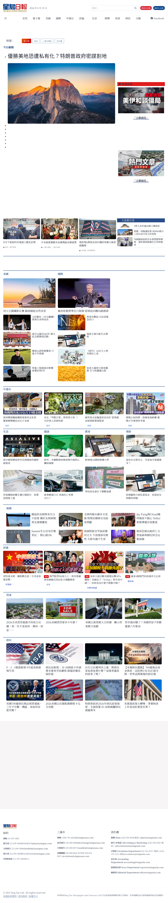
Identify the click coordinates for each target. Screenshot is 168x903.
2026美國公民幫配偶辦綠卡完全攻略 (63, 705)
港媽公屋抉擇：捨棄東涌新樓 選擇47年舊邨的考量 (143, 419)
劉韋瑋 (131, 581)
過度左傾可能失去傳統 (97, 335)
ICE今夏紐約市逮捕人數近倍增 (19, 242)
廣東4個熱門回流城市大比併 (143, 576)
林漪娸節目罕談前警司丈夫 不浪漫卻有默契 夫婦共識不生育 (96, 535)
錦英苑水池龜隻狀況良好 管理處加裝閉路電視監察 (102, 419)
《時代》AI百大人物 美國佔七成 (97, 352)
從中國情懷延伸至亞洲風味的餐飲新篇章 (21, 461)
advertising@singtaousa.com (91, 842)
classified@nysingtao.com (35, 848)
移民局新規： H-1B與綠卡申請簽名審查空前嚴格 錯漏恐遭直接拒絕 (63, 671)
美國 (48, 18)
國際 (58, 18)
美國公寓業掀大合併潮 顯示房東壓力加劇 (103, 624)
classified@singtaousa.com (90, 847)
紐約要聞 (13, 247)
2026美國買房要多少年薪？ (62, 622)
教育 (87, 431)
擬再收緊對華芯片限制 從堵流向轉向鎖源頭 (83, 310)
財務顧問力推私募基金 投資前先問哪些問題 (143, 496)
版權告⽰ (33, 896)
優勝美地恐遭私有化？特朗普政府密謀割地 (57, 56)
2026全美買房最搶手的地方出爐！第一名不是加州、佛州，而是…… (24, 626)
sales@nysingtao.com (41, 843)
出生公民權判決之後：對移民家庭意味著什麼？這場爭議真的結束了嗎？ (102, 671)
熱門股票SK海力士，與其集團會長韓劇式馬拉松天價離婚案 (62, 578)
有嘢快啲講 (92, 587)
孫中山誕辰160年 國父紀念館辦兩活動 (43, 335)
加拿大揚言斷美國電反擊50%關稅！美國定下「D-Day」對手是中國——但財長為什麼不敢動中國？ (103, 580)
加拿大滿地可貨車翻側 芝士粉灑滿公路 (97, 369)
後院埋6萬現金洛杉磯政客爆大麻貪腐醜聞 (97, 243)
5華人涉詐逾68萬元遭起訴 (147, 225)
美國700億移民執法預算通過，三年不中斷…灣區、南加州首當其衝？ (24, 707)
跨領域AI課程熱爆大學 (97, 459)
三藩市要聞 (56, 247)
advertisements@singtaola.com (130, 845)
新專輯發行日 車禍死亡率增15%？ (58, 496)
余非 (48, 584)
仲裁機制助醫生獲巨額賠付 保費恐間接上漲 (21, 496)
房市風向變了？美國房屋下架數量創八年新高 (143, 624)
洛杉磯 (83, 250)
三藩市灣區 (47, 247)
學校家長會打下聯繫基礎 (98, 491)
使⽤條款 (22, 896)
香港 (89, 425)
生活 (5, 431)
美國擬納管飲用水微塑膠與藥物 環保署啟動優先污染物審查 (148, 242)
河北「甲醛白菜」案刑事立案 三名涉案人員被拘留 (61, 419)
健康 (46, 431)
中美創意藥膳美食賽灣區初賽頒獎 (59, 242)
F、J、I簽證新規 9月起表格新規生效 (23, 669)
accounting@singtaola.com (137, 862)
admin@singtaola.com (151, 837)
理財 (128, 431)
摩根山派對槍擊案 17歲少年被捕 (43, 352)
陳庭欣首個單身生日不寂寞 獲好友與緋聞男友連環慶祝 (44, 518)
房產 (117, 18)
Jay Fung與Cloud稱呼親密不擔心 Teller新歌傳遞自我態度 (148, 518)
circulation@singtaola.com (137, 854)
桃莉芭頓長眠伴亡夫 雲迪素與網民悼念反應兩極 (148, 535)
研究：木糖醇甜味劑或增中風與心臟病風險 (62, 461)
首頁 (24, 18)
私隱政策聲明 (10, 896)
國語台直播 (159, 8)
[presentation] (61, 93)
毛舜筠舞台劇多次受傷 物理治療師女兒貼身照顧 (96, 518)
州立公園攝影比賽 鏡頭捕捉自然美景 (24, 310)
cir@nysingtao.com (40, 853)
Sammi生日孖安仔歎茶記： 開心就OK (44, 533)
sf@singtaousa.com (84, 837)
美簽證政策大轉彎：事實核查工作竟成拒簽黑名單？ (141, 705)
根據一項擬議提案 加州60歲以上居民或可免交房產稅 (149, 232)
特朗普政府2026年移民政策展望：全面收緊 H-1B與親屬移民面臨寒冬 (103, 707)
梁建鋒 (8, 584)
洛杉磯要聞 (91, 250)
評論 (5, 547)
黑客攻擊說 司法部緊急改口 (98, 318)
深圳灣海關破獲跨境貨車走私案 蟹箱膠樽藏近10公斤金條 (19, 419)
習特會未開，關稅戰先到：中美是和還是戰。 (22, 578)
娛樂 (107, 18)
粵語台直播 (146, 8)
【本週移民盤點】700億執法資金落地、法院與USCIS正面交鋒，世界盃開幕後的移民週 (142, 671)
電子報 (36, 18)
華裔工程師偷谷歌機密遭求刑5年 (42, 369)
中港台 (70, 18)
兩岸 (7, 425)
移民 (127, 18)
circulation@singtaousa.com (75, 856)
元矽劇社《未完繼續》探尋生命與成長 (43, 318)
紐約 (6, 247)
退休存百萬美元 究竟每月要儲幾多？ (143, 461)
